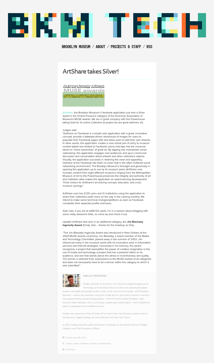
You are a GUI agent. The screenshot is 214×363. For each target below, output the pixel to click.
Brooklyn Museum (76, 46)
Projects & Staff (126, 46)
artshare (69, 344)
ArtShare (68, 112)
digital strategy (83, 317)
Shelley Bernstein (94, 276)
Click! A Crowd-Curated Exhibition (122, 298)
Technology (70, 350)
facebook (93, 344)
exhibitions (84, 344)
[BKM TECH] (107, 36)
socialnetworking (104, 344)
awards (76, 344)
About (100, 46)
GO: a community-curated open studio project (109, 302)
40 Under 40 (97, 313)
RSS (149, 46)
